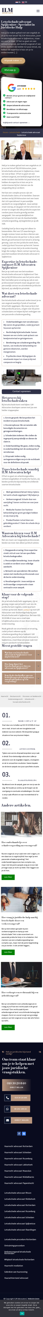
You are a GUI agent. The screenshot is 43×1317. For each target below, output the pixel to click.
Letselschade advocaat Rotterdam (19, 1206)
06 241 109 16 (20, 1109)
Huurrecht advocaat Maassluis (17, 1171)
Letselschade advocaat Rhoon (17, 1193)
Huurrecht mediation (13, 1266)
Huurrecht (4, 696)
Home (5, 132)
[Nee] (40, 1308)
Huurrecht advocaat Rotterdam (18, 1147)
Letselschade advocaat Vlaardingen (20, 1230)
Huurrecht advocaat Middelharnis (19, 1177)
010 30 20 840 (16, 1083)
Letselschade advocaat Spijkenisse (19, 1224)
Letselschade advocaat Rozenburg (19, 1212)
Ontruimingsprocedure (14, 1246)
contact (26, 610)
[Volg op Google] (24, 1134)
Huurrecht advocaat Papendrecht (19, 1184)
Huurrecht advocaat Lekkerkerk (18, 1165)
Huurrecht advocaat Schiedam (17, 1153)
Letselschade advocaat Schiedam (19, 1218)
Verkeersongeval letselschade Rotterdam (17, 1253)
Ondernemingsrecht (15, 699)
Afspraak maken (11, 60)
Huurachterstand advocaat (16, 1278)
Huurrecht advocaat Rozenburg (18, 1159)
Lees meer (8, 877)
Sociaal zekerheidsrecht (21, 702)
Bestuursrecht (15, 696)
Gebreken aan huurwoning (15, 1272)
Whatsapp (8, 70)
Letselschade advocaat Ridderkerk (19, 1199)
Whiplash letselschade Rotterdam (19, 1260)
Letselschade (14, 132)
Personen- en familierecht (32, 696)
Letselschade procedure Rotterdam (20, 1240)
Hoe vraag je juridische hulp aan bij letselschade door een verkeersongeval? (20, 920)
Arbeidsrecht (29, 699)
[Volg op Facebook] (19, 1134)
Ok (22, 1313)
